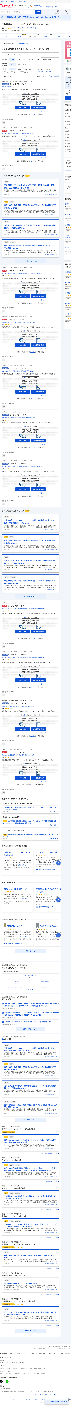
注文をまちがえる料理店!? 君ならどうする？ (13, 1)
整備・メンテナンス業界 (8, 30)
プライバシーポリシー (14, 1399)
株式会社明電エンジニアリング (13, 1275)
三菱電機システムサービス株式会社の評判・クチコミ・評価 (17, 81)
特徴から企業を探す (12, 1368)
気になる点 (28, 69)
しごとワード (35, 1373)
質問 (59, 36)
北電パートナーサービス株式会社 (14, 1216)
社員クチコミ (34, 35)
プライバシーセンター (27, 1399)
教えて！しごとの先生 (5, 1373)
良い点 (20, 69)
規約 (37, 1399)
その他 (31, 59)
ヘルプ (44, 111)
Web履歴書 (21, 1362)
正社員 (18, 59)
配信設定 (28, 1362)
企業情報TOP (19, 1353)
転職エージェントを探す (40, 1368)
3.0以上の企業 (19, 30)
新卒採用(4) (48, 71)
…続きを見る (21, 865)
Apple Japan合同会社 (48, 926)
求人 (22, 35)
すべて (12, 59)
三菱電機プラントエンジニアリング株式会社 (18, 1301)
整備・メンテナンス (29, 1353)
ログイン (27, 7)
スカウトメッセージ (5, 1362)
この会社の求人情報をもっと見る (49, 1153)
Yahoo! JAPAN (53, 1394)
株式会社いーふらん (14, 926)
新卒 (19, 64)
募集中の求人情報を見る (46, 869)
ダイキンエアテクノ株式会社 (47, 852)
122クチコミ (22, 28)
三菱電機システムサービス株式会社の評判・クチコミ (49, 1353)
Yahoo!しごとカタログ (7, 1353)
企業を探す (58, 13)
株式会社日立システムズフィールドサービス (18, 1244)
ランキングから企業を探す (25, 1368)
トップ (6, 36)
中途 (24, 64)
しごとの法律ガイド (18, 1373)
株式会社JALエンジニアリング (15, 889)
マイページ (14, 1362)
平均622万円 (32, 28)
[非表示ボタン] (69, 1399)
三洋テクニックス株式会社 (12, 1160)
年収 (48, 35)
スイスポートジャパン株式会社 (13, 1188)
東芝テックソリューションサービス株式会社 (18, 1129)
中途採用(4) (40, 71)
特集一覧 (43, 1373)
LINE (10, 1381)
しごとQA (65, 13)
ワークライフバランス (18, 84)
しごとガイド (27, 1373)
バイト (25, 59)
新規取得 (37, 5)
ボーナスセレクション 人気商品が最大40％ (45, 7)
